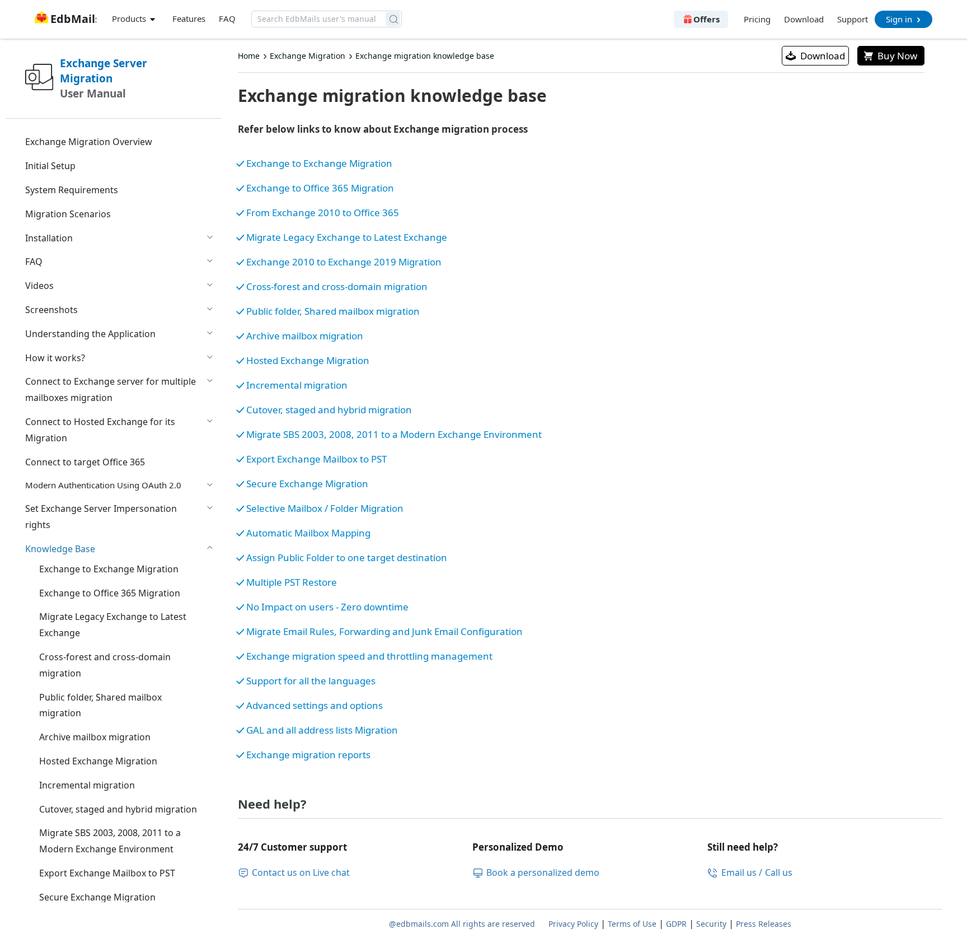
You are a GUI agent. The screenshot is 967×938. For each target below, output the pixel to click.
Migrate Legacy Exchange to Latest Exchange (112, 624)
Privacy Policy (573, 923)
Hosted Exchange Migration (98, 761)
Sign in (899, 19)
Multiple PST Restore (291, 582)
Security (711, 923)
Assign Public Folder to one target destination (346, 557)
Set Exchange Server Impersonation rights (101, 516)
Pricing (757, 19)
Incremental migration (87, 785)
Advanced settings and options (314, 705)
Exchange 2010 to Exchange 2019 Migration (344, 261)
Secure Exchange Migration (97, 897)
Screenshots (51, 310)
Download (804, 19)
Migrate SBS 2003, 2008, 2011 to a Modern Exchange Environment (110, 841)
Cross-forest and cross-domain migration (105, 665)
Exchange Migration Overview (88, 142)
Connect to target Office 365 (85, 462)
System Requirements (71, 190)
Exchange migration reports (308, 754)
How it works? (55, 358)
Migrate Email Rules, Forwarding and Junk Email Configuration (384, 631)
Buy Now (897, 55)
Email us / (741, 872)
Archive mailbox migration (95, 737)
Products (130, 18)
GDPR (676, 923)
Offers (706, 19)
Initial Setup (50, 166)
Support (852, 19)
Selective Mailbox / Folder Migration (324, 508)
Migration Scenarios (68, 214)
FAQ (227, 18)
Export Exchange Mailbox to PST (107, 873)
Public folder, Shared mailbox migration (100, 705)
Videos (39, 285)
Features (188, 18)
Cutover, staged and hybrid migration (118, 809)
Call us (778, 872)
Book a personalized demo (542, 872)
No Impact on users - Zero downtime (327, 606)
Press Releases (763, 923)
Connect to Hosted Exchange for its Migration (100, 430)
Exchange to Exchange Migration (109, 569)
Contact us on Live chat (301, 872)
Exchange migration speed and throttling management (369, 656)
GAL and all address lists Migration (322, 730)
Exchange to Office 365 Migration (109, 593)
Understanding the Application (90, 334)
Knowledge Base (60, 549)
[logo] (64, 12)
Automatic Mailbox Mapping (308, 532)
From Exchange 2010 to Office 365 (322, 212)
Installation (49, 238)
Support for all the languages (310, 680)
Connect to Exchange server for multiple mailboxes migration (110, 389)
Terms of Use (632, 923)
